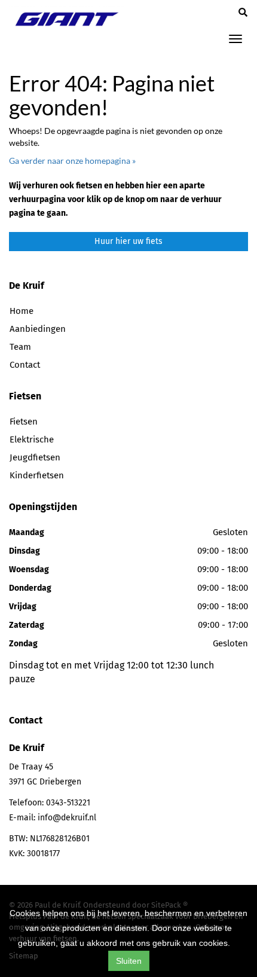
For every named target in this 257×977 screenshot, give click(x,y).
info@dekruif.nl (67, 818)
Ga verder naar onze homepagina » (72, 160)
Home (21, 311)
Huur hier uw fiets (128, 241)
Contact (25, 364)
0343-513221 (68, 803)
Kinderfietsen (37, 475)
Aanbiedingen (38, 328)
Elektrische (32, 439)
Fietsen (24, 421)
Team (20, 346)
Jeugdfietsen (35, 457)
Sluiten (129, 961)
